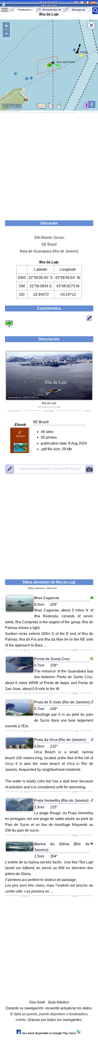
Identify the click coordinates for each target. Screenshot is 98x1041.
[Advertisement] (49, 165)
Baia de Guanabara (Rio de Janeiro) (49, 251)
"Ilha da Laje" (49, 468)
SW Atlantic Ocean (49, 237)
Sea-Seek (49, 2)
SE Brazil (49, 244)
